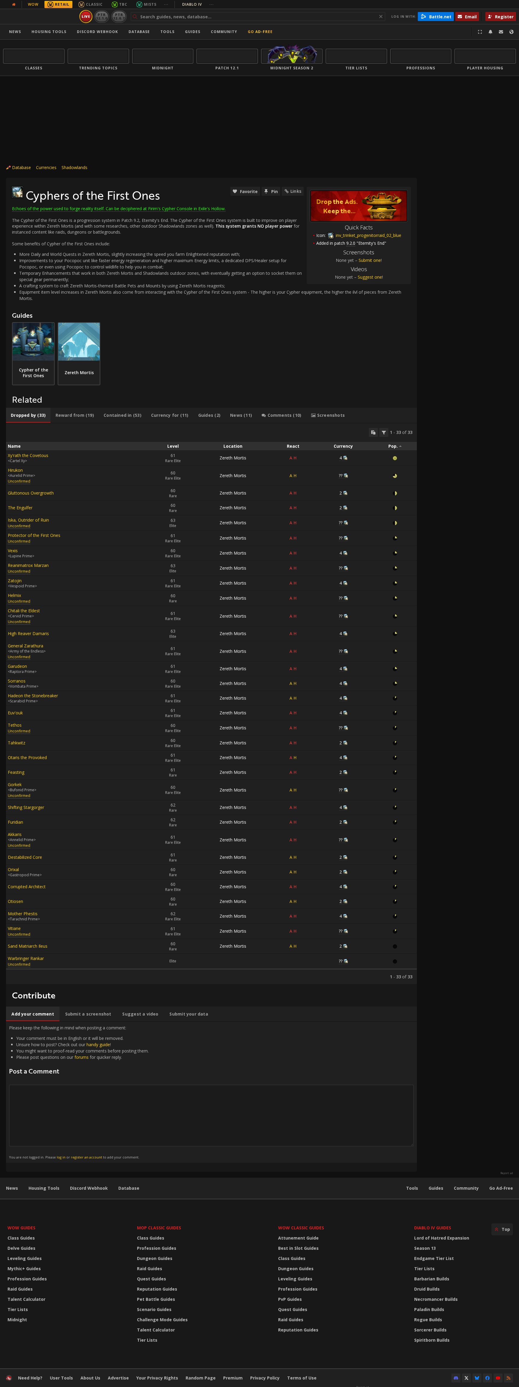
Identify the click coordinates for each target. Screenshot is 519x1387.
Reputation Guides (157, 1289)
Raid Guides (20, 1289)
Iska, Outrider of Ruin (28, 520)
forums (81, 1057)
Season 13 (425, 1248)
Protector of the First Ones (34, 535)
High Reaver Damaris (28, 633)
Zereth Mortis (233, 458)
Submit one (370, 260)
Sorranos (17, 681)
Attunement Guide (298, 1238)
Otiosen (15, 901)
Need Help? (30, 1378)
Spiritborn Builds (432, 1340)
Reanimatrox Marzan (28, 565)
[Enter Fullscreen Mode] (479, 31)
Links (295, 191)
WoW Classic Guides (301, 1228)
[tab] (28, 415)
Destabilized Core (25, 857)
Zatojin (15, 580)
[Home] (40, 16)
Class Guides (21, 1238)
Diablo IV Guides (432, 1228)
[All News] (14, 4)
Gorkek (15, 784)
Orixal (13, 869)
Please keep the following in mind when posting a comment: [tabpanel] (79, 1092)
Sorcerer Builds (430, 1330)
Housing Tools (44, 1188)
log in (61, 1157)
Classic (94, 4)
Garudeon (17, 666)
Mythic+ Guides (24, 1268)
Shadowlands (74, 167)
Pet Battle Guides (156, 1299)
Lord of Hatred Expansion (441, 1238)
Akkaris (15, 834)
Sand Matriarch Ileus (27, 946)
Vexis (13, 550)
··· (166, 4)
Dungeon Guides (154, 1258)
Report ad (506, 1173)
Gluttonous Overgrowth (31, 493)
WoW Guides (21, 1228)
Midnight (17, 1319)
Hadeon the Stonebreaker (33, 695)
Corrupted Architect (27, 886)
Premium (233, 1378)
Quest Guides (151, 1279)
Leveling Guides (25, 1258)
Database (139, 31)
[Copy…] (373, 432)
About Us (90, 1378)
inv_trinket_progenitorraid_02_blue (368, 235)
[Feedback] (500, 31)
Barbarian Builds (431, 1279)
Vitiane (14, 928)
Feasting (16, 772)
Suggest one (370, 277)
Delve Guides (21, 1248)
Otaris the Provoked (27, 757)
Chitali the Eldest (24, 610)
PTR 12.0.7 (118, 16)
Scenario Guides (154, 1309)
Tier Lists (18, 1309)
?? (340, 475)
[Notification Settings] (490, 31)
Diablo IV (198, 4)
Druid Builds (427, 1289)
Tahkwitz (16, 743)
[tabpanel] (211, 703)
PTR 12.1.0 (101, 16)
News (15, 31)
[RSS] (508, 1377)
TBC (123, 4)
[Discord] (455, 1377)
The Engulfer (20, 507)
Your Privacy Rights (157, 1378)
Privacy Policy (265, 1378)
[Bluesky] (476, 1377)
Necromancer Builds (436, 1299)
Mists (150, 4)
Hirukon (15, 470)
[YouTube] (497, 1377)
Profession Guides (27, 1279)
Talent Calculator (26, 1299)
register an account (86, 1157)
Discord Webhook (97, 31)
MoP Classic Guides (159, 1228)
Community (224, 31)
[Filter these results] (383, 432)
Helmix (14, 595)
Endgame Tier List (434, 1258)
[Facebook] (487, 1377)
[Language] (511, 31)
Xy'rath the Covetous (28, 455)
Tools (412, 1188)
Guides (192, 31)
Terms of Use (302, 1378)
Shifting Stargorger (26, 807)
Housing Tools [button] (49, 31)
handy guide (98, 1044)
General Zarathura (25, 646)
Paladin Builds (429, 1309)
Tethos (15, 725)
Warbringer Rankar (26, 958)
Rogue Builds (428, 1319)
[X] (466, 1377)
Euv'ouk (15, 713)
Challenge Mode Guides (162, 1319)
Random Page (201, 1378)
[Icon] (17, 192)
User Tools (61, 1378)
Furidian (15, 822)
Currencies (46, 167)
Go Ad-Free (260, 31)
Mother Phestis (23, 913)
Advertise (118, 1378)
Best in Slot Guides (298, 1248)
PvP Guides (290, 1299)
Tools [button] (167, 31)
